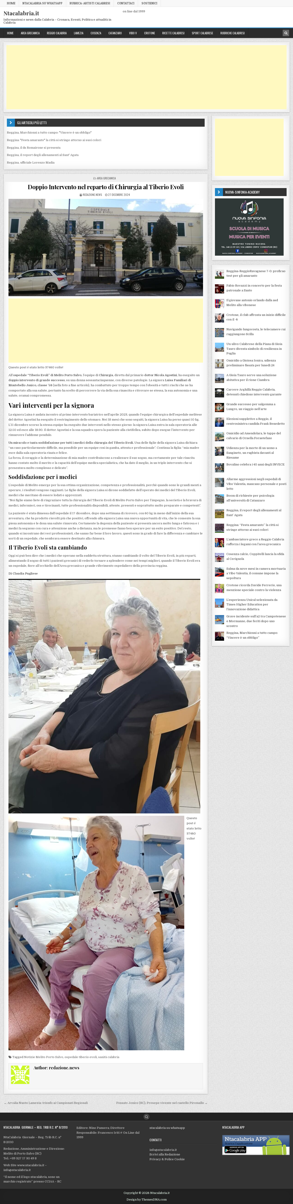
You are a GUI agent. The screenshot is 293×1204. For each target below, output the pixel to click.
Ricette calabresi (173, 33)
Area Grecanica (30, 33)
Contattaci (125, 3)
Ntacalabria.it (21, 13)
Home (11, 3)
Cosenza (96, 33)
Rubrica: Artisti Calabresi (90, 3)
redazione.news (92, 195)
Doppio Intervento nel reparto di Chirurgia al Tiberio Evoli (106, 187)
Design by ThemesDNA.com (147, 1199)
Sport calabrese (202, 33)
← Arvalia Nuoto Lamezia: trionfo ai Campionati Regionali (46, 1103)
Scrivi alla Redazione (164, 1154)
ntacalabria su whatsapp (167, 1128)
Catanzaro (115, 33)
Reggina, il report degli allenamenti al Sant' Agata (43, 155)
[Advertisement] (143, 77)
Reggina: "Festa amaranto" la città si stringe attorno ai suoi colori (54, 140)
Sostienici (149, 3)
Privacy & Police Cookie (167, 1159)
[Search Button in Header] (286, 33)
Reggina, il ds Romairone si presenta (33, 147)
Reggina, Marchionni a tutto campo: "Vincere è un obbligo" (49, 132)
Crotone (149, 33)
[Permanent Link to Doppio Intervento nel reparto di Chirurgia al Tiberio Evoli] (105, 247)
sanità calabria (108, 1057)
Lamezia (78, 33)
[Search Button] (146, 1117)
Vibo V (133, 33)
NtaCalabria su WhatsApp (42, 3)
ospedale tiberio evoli (81, 1057)
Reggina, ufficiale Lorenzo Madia (30, 162)
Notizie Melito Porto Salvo (43, 1057)
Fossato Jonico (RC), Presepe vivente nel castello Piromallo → (162, 1103)
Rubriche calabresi (232, 33)
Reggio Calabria (57, 33)
